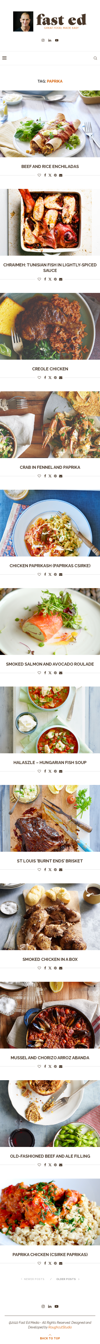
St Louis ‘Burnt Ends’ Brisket (50, 860)
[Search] (95, 58)
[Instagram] (43, 40)
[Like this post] (39, 175)
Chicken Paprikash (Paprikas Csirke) (50, 565)
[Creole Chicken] (50, 326)
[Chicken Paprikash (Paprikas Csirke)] (50, 523)
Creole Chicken (50, 368)
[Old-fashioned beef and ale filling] (50, 1113)
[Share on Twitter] (50, 175)
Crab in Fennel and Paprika (50, 467)
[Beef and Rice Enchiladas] (50, 123)
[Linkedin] (49, 40)
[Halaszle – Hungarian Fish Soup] (50, 720)
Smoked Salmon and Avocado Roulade (50, 664)
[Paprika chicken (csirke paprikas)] (50, 1212)
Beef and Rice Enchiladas (50, 166)
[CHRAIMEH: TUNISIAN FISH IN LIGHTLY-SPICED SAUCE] (50, 222)
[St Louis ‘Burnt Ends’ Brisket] (50, 818)
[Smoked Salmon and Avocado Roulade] (50, 621)
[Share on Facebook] (45, 175)
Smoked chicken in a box (50, 959)
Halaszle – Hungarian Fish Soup (50, 762)
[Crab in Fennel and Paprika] (50, 424)
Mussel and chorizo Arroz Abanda (50, 1057)
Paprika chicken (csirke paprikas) (50, 1254)
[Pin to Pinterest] (55, 175)
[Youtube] (56, 40)
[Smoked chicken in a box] (50, 916)
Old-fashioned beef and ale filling (50, 1156)
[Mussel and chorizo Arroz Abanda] (50, 1015)
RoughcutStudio (60, 1327)
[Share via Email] (60, 175)
